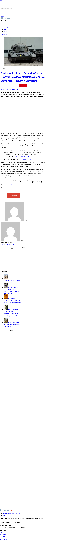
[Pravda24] (7, 19)
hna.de (7, 185)
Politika (5, 31)
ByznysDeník (3, 540)
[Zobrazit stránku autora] (14, 244)
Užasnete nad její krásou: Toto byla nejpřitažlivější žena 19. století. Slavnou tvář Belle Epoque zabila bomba (12, 313)
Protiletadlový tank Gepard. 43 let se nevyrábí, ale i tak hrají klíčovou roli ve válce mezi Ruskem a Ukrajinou (23, 77)
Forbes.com (13, 185)
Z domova (6, 26)
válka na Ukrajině (15, 89)
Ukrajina (7, 89)
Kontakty (5, 515)
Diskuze (4, 190)
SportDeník (3, 534)
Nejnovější (6, 24)
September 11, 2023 (28, 159)
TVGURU (2, 536)
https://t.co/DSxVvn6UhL (23, 156)
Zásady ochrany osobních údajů (11, 513)
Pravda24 (2, 538)
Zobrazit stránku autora (7, 244)
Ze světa (6, 27)
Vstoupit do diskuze (14, 195)
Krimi (5, 29)
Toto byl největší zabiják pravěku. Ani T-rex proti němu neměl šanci (12, 280)
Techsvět (2, 532)
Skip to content (4, 1)
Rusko (2, 89)
